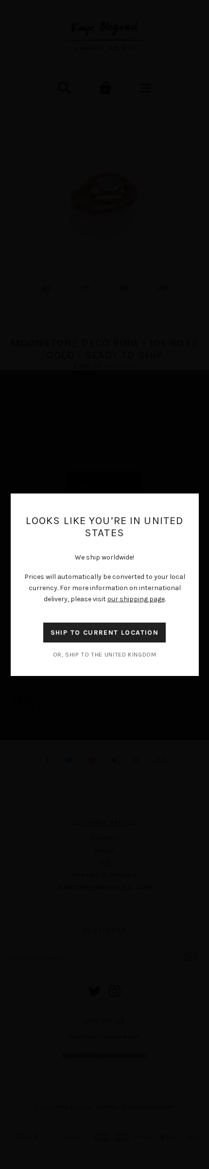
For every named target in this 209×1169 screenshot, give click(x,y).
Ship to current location (105, 632)
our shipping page (136, 599)
